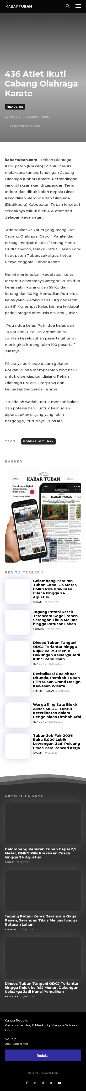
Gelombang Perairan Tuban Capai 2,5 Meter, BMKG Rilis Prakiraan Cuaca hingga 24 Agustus (55, 588)
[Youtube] (59, 1083)
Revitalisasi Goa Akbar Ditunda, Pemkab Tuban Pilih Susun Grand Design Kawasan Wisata (57, 679)
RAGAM (38, 602)
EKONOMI (39, 629)
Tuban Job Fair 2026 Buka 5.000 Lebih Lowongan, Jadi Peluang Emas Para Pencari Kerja (56, 741)
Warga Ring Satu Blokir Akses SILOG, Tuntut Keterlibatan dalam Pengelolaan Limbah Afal (57, 710)
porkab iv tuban (38, 441)
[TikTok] (43, 1083)
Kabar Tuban (39, 116)
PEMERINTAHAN (43, 691)
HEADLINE (15, 106)
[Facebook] (27, 1083)
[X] (51, 1083)
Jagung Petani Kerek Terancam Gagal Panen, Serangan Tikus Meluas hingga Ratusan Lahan (56, 618)
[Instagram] (35, 1083)
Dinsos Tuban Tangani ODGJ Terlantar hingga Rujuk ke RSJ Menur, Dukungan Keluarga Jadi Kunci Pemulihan (56, 650)
